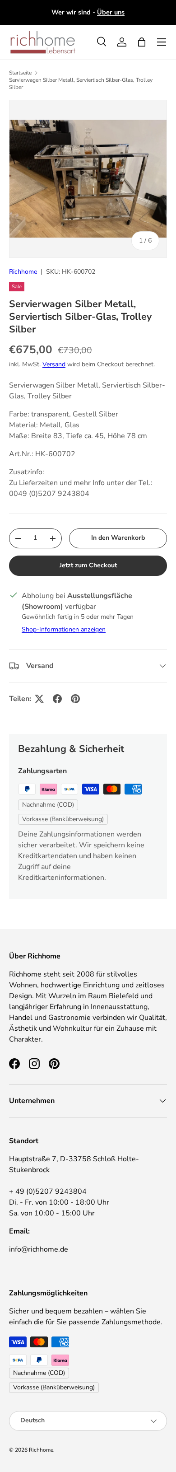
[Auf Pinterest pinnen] (75, 699)
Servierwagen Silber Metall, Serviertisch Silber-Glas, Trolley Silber (81, 83)
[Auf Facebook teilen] (57, 699)
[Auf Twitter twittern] (39, 699)
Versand (53, 364)
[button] (142, 42)
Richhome (23, 271)
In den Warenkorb (118, 537)
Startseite (20, 72)
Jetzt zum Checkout (88, 565)
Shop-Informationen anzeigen (64, 629)
